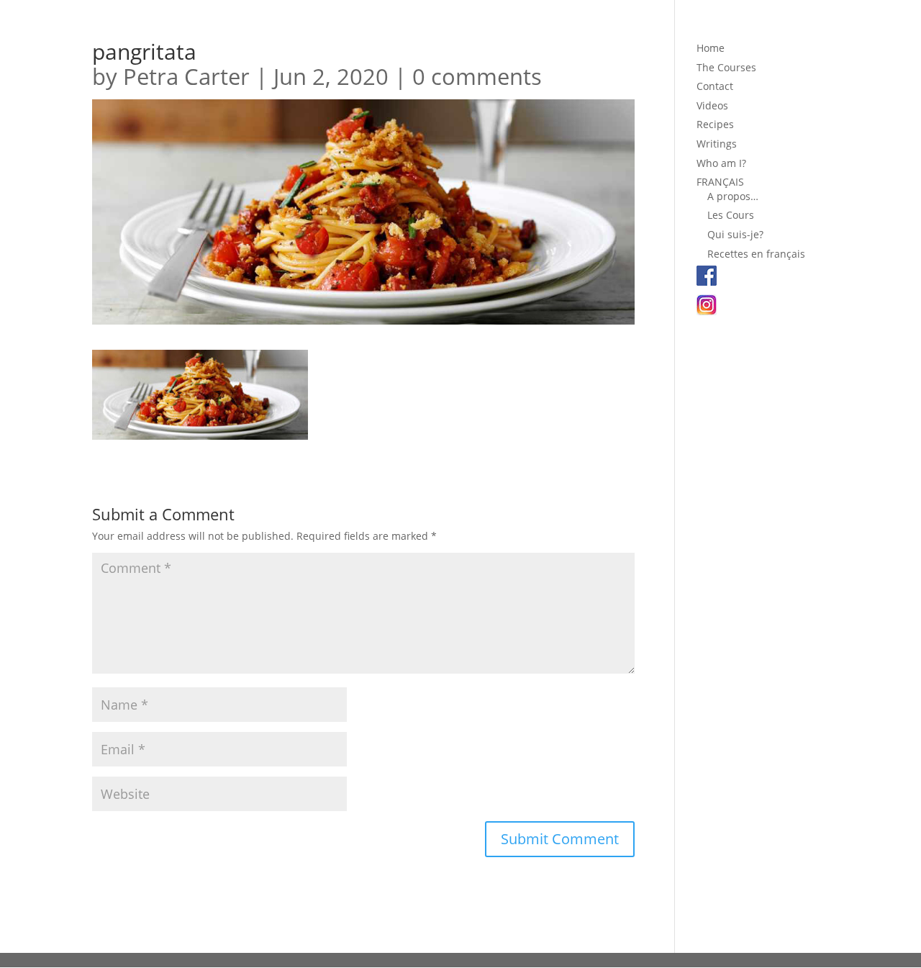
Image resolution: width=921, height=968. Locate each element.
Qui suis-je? (735, 234)
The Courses (726, 67)
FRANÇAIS (720, 182)
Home (711, 48)
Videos (712, 105)
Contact (715, 86)
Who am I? (721, 163)
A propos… (732, 196)
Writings (717, 143)
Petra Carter (186, 76)
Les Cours (730, 215)
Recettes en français (756, 254)
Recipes (715, 124)
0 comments (477, 76)
